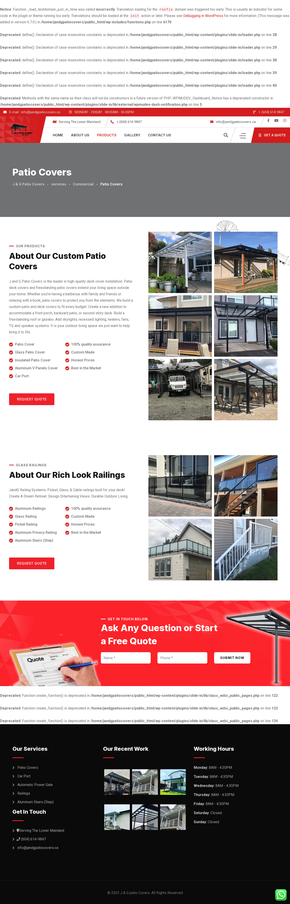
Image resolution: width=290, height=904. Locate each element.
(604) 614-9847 (33, 839)
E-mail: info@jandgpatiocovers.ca (34, 112)
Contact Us (159, 135)
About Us (80, 135)
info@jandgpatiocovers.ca (235, 122)
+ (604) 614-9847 (271, 112)
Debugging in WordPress (203, 16)
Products (106, 135)
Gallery (132, 135)
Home (58, 135)
